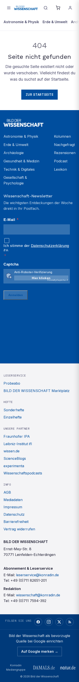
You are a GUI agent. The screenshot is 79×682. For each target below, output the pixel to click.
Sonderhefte (14, 410)
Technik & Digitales (19, 169)
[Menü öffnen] (9, 8)
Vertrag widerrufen (19, 529)
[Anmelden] (70, 8)
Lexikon (60, 169)
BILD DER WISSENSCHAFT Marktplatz (37, 391)
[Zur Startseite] (26, 8)
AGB (7, 492)
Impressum (13, 507)
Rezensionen (64, 153)
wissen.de (12, 451)
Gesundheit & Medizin (21, 161)
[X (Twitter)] (59, 622)
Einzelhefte (13, 417)
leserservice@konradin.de (37, 575)
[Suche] (45, 8)
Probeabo (12, 383)
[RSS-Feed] (70, 622)
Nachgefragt (64, 144)
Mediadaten (13, 500)
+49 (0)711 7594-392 (28, 601)
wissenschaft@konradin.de (38, 595)
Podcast (60, 161)
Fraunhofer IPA (17, 436)
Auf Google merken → (39, 651)
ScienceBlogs (15, 458)
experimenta (14, 466)
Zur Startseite (40, 94)
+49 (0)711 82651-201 (29, 580)
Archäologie (14, 153)
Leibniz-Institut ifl (18, 444)
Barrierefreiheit (16, 521)
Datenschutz (14, 514)
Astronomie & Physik (21, 22)
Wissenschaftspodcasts (23, 473)
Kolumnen (62, 136)
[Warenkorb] (58, 8)
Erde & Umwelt (55, 22)
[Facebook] (38, 622)
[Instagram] (49, 622)
